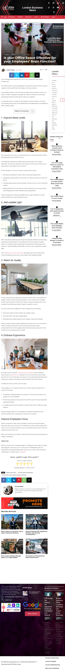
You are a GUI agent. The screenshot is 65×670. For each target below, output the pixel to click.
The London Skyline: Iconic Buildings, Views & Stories (56, 226)
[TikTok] (49, 8)
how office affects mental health (25, 472)
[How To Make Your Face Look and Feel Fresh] (25, 593)
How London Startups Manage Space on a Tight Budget (11, 556)
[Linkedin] (58, 3)
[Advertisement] (21, 569)
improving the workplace (26, 372)
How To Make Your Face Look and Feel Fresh (34, 592)
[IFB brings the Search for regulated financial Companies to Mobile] (48, 594)
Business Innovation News (47, 618)
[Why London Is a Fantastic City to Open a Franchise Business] (12, 521)
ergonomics (15, 375)
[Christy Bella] (3, 70)
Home (2, 22)
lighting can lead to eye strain (14, 253)
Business (8, 22)
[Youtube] (58, 8)
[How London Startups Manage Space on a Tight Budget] (12, 546)
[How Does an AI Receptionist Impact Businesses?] (37, 546)
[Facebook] (49, 3)
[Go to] (62, 100)
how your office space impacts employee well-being (14, 475)
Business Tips (25, 54)
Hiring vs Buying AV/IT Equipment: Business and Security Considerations (36, 533)
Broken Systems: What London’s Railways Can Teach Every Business (59, 606)
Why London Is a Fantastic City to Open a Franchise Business (12, 532)
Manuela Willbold (56, 154)
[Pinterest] (26, 75)
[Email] (37, 75)
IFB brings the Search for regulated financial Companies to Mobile (48, 606)
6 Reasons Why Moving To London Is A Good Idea (57, 240)
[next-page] (27, 599)
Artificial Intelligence (30, 553)
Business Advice (15, 54)
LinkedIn (23, 452)
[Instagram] (53, 3)
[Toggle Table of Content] (31, 111)
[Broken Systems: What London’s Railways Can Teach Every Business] (60, 594)
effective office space (11, 472)
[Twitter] (53, 8)
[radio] (17, 464)
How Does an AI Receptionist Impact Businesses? (35, 556)
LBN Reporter (56, 215)
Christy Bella (11, 70)
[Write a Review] (32, 605)
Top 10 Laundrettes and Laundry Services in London (57, 211)
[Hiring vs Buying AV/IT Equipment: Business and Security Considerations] (37, 521)
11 (56, 161)
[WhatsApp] (32, 75)
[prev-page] (24, 599)
